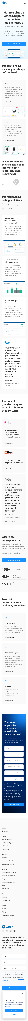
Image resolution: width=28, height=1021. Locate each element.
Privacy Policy (8, 1006)
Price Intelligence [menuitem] (7, 839)
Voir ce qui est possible (14, 44)
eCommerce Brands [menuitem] (7, 861)
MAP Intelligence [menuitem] (7, 846)
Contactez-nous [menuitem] (6, 900)
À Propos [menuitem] (4, 909)
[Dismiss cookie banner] (22, 994)
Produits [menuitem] (4, 836)
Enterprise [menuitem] (5, 905)
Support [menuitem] (4, 897)
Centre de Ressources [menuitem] (8, 882)
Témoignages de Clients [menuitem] (9, 872)
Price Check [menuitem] (5, 849)
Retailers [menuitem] (4, 857)
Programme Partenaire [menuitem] (8, 915)
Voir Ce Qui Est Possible (14, 560)
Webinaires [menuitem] (5, 889)
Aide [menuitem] (3, 894)
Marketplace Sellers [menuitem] (8, 864)
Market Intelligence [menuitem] (8, 843)
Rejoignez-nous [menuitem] (6, 912)
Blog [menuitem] (3, 879)
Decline (14, 1014)
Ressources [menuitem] (5, 869)
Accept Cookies (14, 1010)
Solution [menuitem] (4, 854)
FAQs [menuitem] (3, 885)
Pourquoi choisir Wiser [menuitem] (8, 876)
